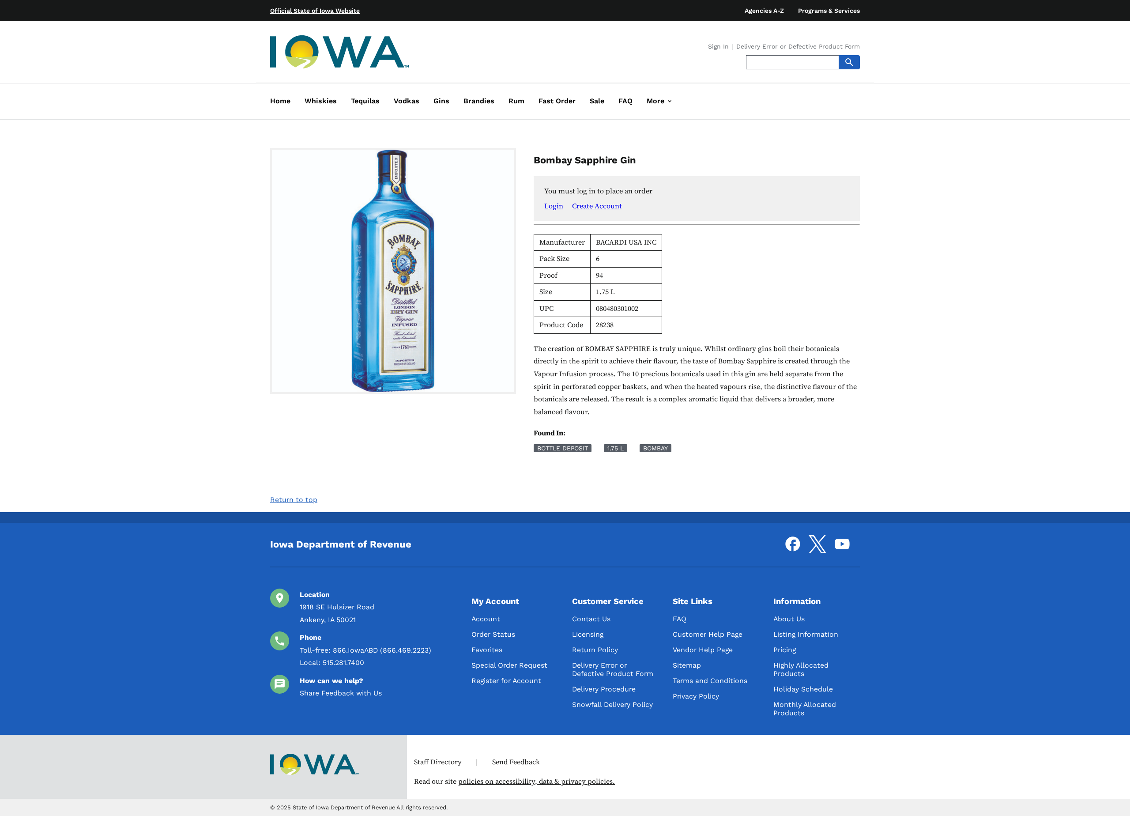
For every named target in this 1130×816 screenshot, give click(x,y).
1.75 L (615, 448)
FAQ (679, 619)
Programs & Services (829, 10)
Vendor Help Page (703, 650)
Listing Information (805, 634)
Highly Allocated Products (801, 669)
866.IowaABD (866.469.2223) (382, 650)
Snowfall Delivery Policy (612, 704)
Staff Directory (438, 762)
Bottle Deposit (562, 448)
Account (485, 619)
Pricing (784, 650)
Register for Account (506, 680)
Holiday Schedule (803, 689)
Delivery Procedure (604, 689)
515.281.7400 (343, 662)
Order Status (493, 634)
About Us (789, 619)
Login (553, 206)
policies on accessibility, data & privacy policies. (536, 781)
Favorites (486, 650)
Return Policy (595, 650)
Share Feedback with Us (341, 693)
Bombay (655, 448)
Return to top (293, 499)
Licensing (587, 634)
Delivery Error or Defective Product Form (798, 47)
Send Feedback (516, 762)
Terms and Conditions (710, 680)
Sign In (718, 47)
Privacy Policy (696, 696)
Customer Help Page (707, 634)
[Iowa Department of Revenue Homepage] (340, 53)
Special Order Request (509, 665)
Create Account (597, 206)
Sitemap (687, 665)
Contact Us (591, 619)
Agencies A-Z (764, 10)
